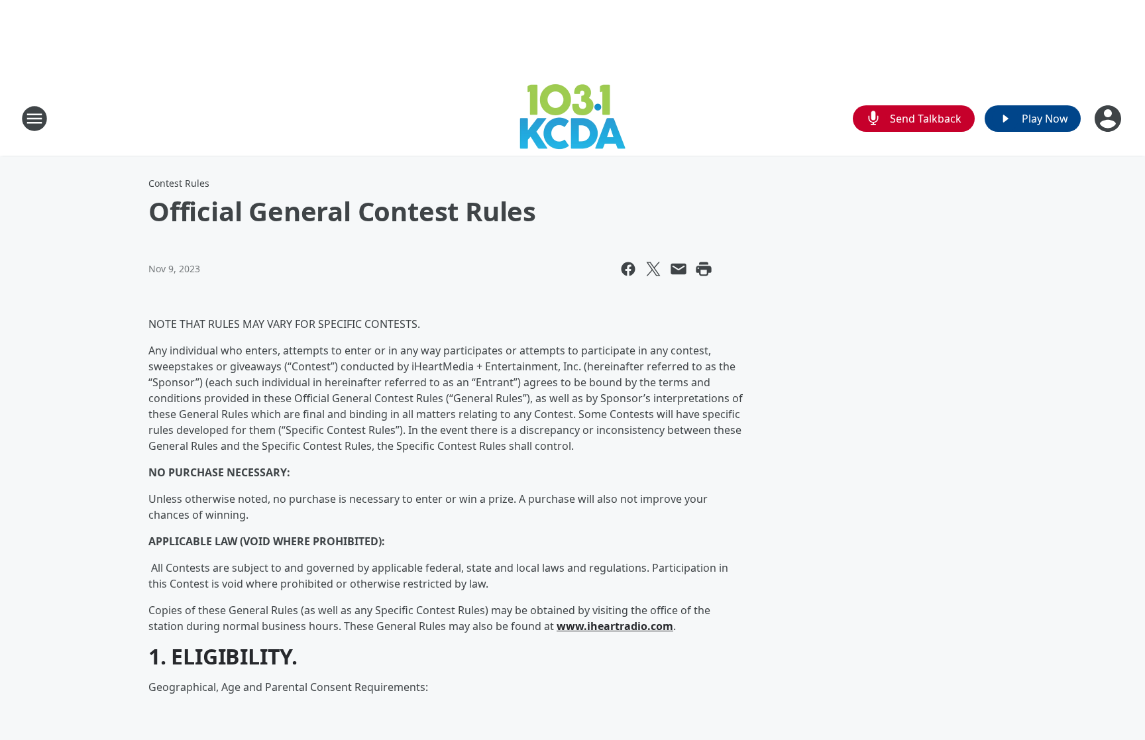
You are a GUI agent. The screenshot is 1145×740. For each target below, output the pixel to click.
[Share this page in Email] (678, 269)
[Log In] (1109, 118)
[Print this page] (703, 269)
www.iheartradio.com (615, 626)
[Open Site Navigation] (34, 118)
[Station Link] (572, 118)
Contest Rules (178, 183)
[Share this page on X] (653, 269)
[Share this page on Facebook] (628, 269)
